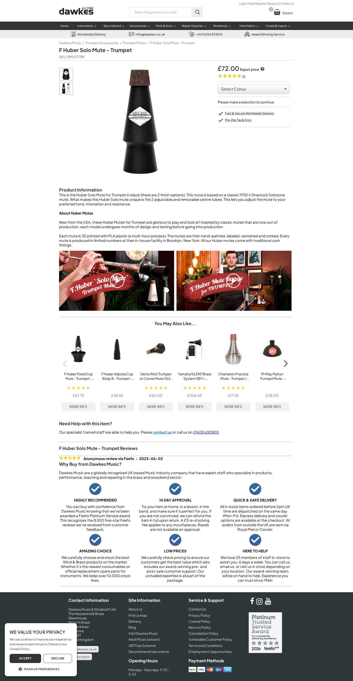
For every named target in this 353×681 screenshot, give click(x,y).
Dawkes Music (70, 43)
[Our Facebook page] (252, 603)
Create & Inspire (276, 26)
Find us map (137, 615)
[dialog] (41, 649)
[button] (41, 668)
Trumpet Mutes (134, 43)
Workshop (220, 26)
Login (242, 3)
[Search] (197, 12)
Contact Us (197, 609)
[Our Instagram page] (260, 603)
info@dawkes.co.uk (84, 649)
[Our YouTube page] (268, 603)
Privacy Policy (199, 615)
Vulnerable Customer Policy (210, 639)
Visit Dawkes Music (143, 633)
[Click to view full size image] (66, 79)
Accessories (138, 26)
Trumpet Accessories (102, 43)
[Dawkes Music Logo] (76, 17)
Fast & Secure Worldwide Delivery (249, 113)
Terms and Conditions (205, 645)
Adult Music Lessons (144, 639)
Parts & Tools (164, 26)
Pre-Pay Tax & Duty (238, 120)
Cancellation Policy (204, 633)
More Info (78, 407)
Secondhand (112, 26)
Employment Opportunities (210, 651)
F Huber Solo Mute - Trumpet (172, 43)
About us (273, 3)
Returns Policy (200, 627)
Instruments (85, 26)
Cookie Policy (199, 621)
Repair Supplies (192, 26)
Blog (132, 627)
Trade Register (257, 3)
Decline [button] (57, 658)
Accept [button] (25, 658)
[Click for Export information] (262, 69)
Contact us (287, 3)
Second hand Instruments (148, 651)
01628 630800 (206, 432)
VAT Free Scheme (142, 645)
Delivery (134, 621)
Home (64, 26)
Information (247, 26)
